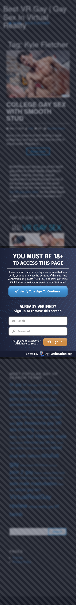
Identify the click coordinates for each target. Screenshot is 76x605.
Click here (21, 343)
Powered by (31, 353)
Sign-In (57, 342)
